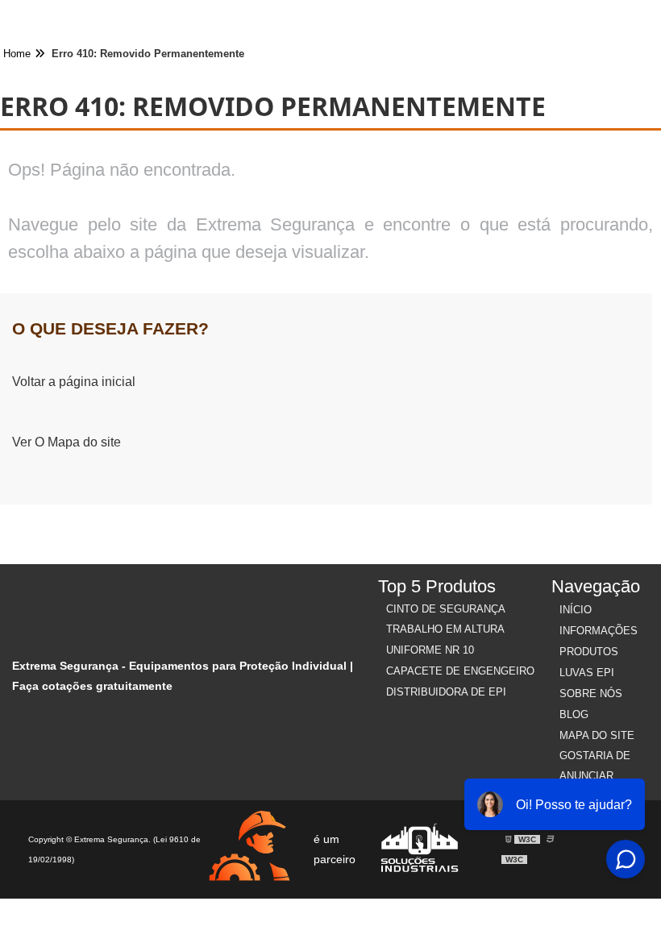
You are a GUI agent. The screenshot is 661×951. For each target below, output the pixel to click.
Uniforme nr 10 (430, 650)
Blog (573, 714)
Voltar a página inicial (73, 381)
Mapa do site (596, 735)
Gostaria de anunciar (594, 766)
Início (575, 610)
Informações (598, 631)
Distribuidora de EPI (446, 692)
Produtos (588, 652)
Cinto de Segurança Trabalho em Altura (445, 619)
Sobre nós (590, 693)
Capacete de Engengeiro (460, 671)
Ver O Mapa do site (66, 442)
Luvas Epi (586, 673)
